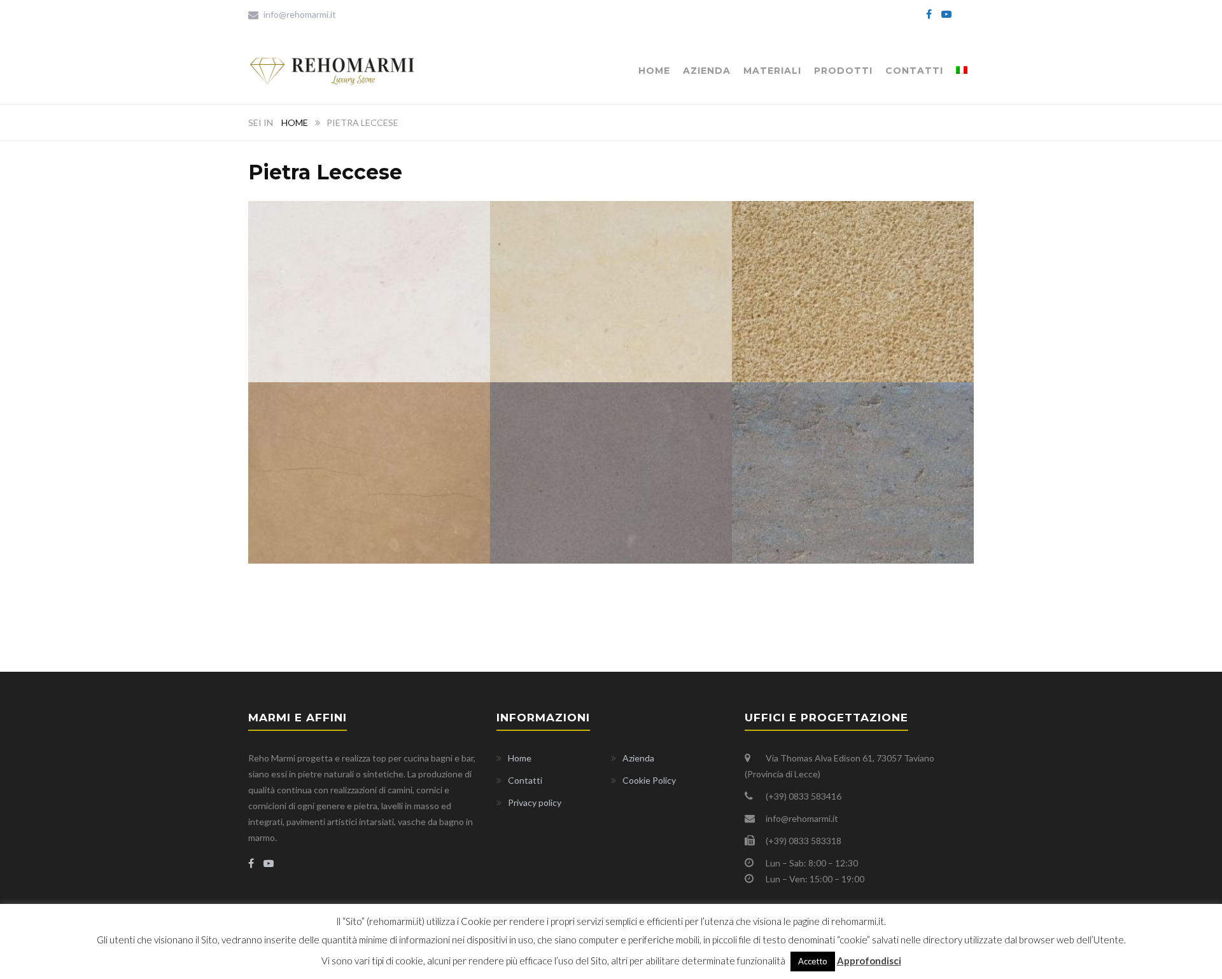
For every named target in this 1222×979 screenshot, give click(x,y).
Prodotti (843, 70)
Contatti (914, 70)
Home (654, 70)
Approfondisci (869, 960)
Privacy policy (534, 802)
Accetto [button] (812, 961)
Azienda (707, 70)
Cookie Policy (649, 780)
